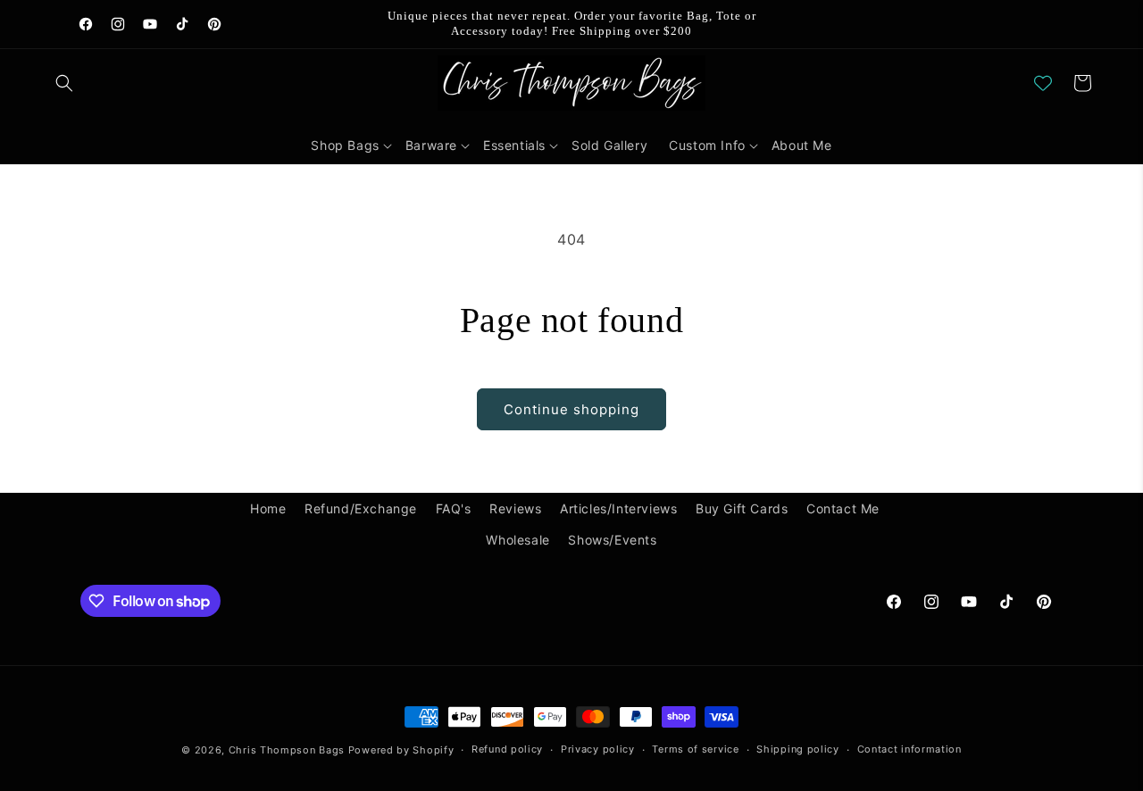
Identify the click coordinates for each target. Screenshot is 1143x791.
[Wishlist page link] (1043, 83)
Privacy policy (598, 749)
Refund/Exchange (361, 508)
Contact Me (843, 508)
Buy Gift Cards (742, 508)
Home (268, 508)
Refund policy (507, 749)
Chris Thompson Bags (287, 750)
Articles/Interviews (618, 508)
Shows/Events (612, 539)
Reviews (515, 508)
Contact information (909, 749)
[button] (64, 83)
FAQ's (453, 508)
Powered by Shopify (401, 750)
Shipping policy (797, 749)
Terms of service (695, 749)
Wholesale (517, 539)
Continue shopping (571, 409)
